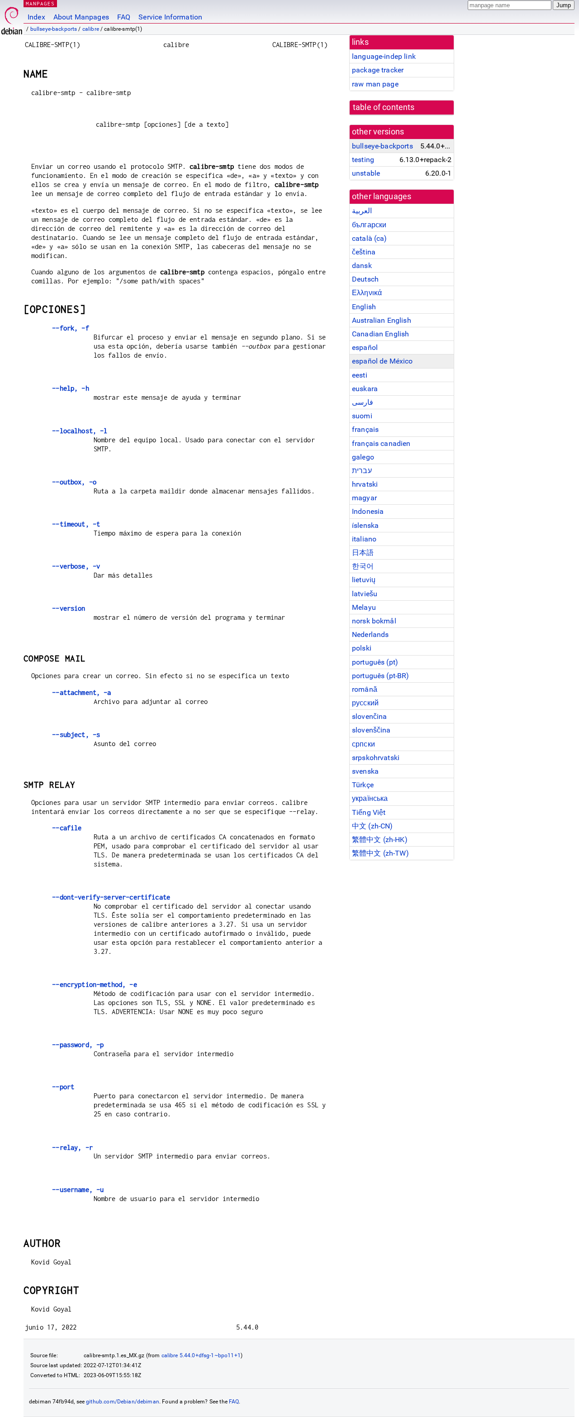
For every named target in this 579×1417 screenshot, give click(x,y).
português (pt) (375, 662)
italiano (364, 539)
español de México (382, 361)
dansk (362, 265)
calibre (90, 29)
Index (36, 17)
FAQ (123, 17)
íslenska (365, 525)
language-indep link (384, 56)
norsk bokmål (374, 621)
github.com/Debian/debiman (122, 1401)
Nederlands (370, 634)
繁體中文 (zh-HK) (380, 839)
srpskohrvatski (375, 757)
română (364, 689)
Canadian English (380, 334)
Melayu (364, 607)
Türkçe (363, 784)
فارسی (362, 402)
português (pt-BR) (380, 675)
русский (365, 703)
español (365, 347)
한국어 (363, 566)
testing (363, 159)
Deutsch (365, 279)
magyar (364, 497)
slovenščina (371, 730)
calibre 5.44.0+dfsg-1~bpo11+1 (201, 1355)
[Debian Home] (11, 18)
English (364, 306)
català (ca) (369, 238)
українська (370, 798)
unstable (366, 173)
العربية (362, 210)
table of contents (384, 107)
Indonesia (368, 511)
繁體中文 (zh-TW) (380, 853)
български (369, 224)
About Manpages (81, 17)
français (365, 429)
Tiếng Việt (369, 812)
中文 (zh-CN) (372, 826)
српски (363, 744)
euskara (365, 388)
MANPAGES (40, 3)
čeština (363, 252)
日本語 (363, 552)
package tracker (377, 70)
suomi (362, 416)
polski (361, 648)
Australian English (381, 320)
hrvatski (365, 484)
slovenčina (369, 716)
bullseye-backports (53, 29)
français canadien (381, 443)
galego (363, 457)
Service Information (170, 17)
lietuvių (363, 579)
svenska (365, 771)
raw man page (375, 84)
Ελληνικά (367, 292)
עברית (362, 470)
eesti (359, 375)
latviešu (364, 593)
